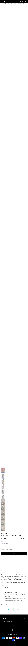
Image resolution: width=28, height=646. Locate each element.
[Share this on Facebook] (12, 609)
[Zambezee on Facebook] (12, 630)
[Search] (23, 1)
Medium (9, 559)
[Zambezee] (14, 1)
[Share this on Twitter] (8, 609)
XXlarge (4, 562)
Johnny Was (4, 533)
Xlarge (19, 559)
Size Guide (23, 538)
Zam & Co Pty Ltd (15, 634)
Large (14, 559)
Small (3, 559)
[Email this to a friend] (19, 609)
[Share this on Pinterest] (15, 609)
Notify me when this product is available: (11, 546)
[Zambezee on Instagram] (15, 630)
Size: (2, 541)
